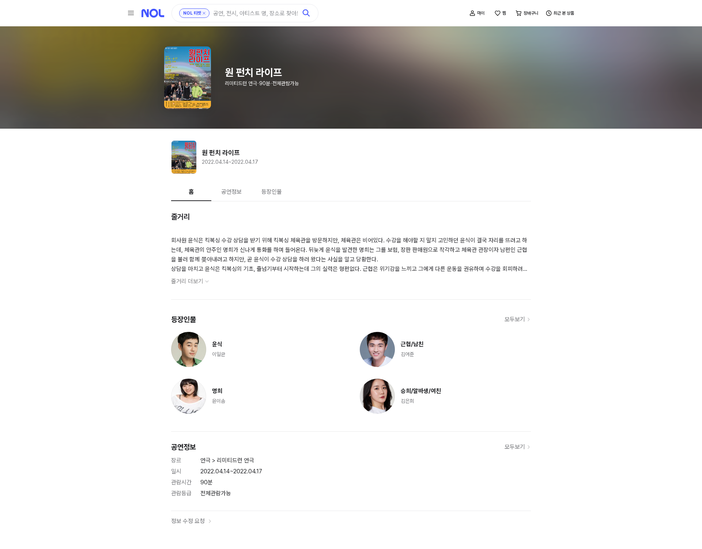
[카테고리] (130, 13)
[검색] (306, 13)
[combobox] (255, 13)
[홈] (153, 13)
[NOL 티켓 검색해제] (204, 13)
